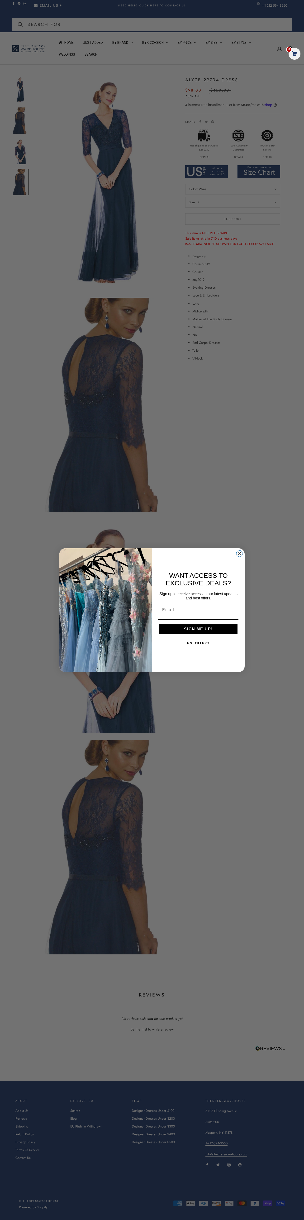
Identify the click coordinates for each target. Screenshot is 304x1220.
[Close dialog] (239, 553)
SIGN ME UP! (198, 629)
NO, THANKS (198, 643)
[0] (294, 54)
